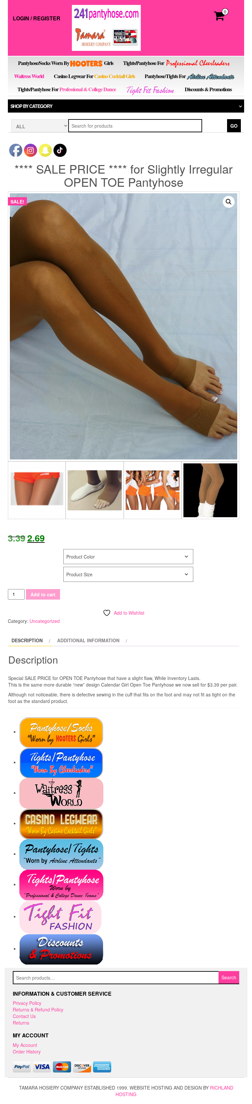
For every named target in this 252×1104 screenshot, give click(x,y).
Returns (21, 1022)
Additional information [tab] (88, 640)
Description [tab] (27, 640)
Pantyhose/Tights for (165, 76)
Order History (27, 1051)
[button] (229, 202)
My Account (25, 1045)
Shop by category (31, 106)
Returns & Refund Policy (38, 1009)
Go (234, 125)
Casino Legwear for (94, 76)
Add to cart (43, 594)
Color (16, 552)
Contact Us (24, 1016)
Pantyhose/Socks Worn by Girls (65, 63)
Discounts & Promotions (208, 89)
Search (228, 977)
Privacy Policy (27, 1003)
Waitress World (29, 76)
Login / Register (36, 18)
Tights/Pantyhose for (144, 63)
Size (13, 570)
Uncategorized (45, 621)
